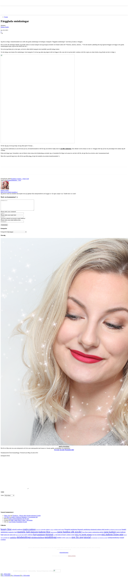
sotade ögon (68, 537)
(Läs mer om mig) (59, 450)
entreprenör (38, 529)
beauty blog (6, 529)
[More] (35, 36)
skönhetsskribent (37, 537)
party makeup (28, 535)
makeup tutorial (54, 532)
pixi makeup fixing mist (112, 534)
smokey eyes (61, 537)
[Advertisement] (21, 164)
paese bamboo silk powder (69, 532)
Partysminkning (39, 535)
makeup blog (44, 532)
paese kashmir (110, 532)
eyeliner (51, 529)
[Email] (22, 36)
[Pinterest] (16, 36)
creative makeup (29, 529)
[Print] (29, 36)
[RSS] (29, 560)
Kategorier (4, 232)
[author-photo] (5, 189)
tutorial (87, 537)
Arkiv (2, 495)
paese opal (12, 534)
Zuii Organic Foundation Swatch (18, 522)
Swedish (8, 574)
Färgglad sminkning (70, 529)
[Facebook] (3, 36)
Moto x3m (7, 515)
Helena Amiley (5, 27)
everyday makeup (45, 529)
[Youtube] (33, 560)
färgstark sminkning (83, 529)
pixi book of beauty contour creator (65, 535)
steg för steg (77, 537)
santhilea (13, 537)
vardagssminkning (113, 537)
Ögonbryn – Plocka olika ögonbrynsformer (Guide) (26, 515)
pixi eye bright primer (83, 535)
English (8, 575)
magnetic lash (12, 532)
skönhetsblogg (24, 537)
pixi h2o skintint (96, 535)
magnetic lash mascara (27, 532)
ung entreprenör (94, 537)
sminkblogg (50, 537)
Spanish (17, 575)
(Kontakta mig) (69, 450)
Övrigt (6, 17)
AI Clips (6, 517)
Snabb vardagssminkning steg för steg (18, 518)
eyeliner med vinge (59, 529)
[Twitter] (10, 36)
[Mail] (24, 560)
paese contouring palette (96, 532)
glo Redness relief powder (115, 529)
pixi (54, 534)
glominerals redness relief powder (99, 529)
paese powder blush (20, 534)
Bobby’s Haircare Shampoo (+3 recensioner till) (24, 517)
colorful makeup (17, 529)
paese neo (6, 534)
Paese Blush (85, 532)
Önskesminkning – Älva (14, 180)
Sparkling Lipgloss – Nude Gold (20, 178)
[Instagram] (19, 560)
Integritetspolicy (64, 552)
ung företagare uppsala (102, 537)
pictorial (49, 534)
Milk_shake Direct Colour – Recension (21, 520)
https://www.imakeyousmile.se (9, 192)
